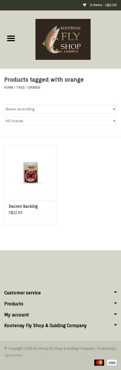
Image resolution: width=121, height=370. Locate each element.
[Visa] (111, 362)
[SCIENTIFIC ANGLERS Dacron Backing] (30, 172)
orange (34, 87)
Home (8, 87)
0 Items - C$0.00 (103, 5)
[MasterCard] (98, 362)
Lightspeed (13, 355)
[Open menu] (11, 38)
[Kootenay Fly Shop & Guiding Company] (71, 39)
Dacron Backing (23, 206)
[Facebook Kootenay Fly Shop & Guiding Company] (55, 267)
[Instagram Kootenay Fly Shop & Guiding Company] (65, 267)
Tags (20, 87)
